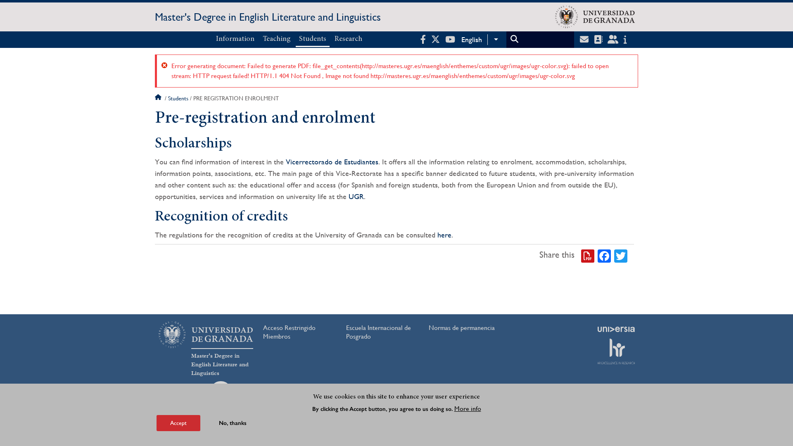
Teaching (277, 39)
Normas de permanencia (462, 328)
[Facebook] (604, 255)
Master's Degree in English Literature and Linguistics (268, 17)
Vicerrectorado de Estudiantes (332, 161)
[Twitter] (620, 255)
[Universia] (616, 329)
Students (312, 39)
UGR (356, 196)
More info (467, 408)
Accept (178, 423)
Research (348, 39)
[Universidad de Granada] (595, 17)
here (444, 234)
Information (235, 39)
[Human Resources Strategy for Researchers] (616, 351)
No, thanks (233, 423)
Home (159, 98)
